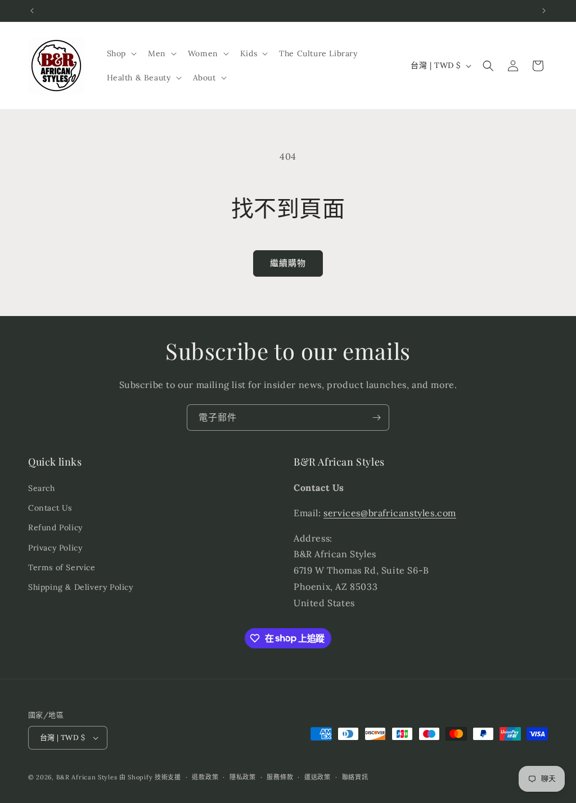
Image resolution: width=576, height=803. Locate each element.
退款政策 (205, 777)
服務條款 (280, 777)
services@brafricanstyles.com (389, 512)
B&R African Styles (87, 777)
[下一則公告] (544, 10)
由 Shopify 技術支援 (150, 777)
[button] (120, 53)
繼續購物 (288, 263)
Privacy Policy (55, 548)
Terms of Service (62, 567)
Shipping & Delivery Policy (80, 587)
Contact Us (50, 508)
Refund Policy (55, 527)
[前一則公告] (32, 10)
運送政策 (317, 777)
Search (41, 488)
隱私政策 (243, 777)
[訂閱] (376, 417)
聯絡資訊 (355, 777)
